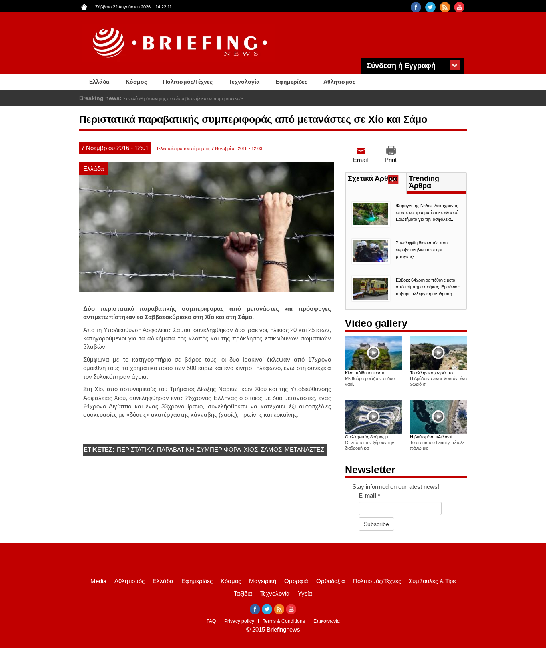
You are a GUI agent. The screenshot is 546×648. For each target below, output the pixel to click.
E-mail (369, 495)
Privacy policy (239, 621)
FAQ (211, 621)
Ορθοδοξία (330, 581)
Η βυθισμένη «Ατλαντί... (433, 436)
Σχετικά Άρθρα (377, 179)
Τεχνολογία (244, 81)
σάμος (271, 449)
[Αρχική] (181, 43)
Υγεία (305, 593)
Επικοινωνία (326, 621)
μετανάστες (304, 449)
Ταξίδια (243, 593)
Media (98, 581)
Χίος (251, 449)
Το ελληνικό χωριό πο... (433, 372)
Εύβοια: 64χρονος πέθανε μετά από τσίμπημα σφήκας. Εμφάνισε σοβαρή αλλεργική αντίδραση (214, 98)
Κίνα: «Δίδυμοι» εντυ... (366, 372)
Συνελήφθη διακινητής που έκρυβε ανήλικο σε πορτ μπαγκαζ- (422, 249)
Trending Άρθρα (424, 182)
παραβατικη (175, 449)
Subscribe (376, 524)
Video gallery (376, 323)
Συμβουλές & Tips (432, 581)
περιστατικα (135, 449)
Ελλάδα (99, 81)
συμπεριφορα (219, 449)
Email (360, 159)
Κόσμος (136, 81)
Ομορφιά (296, 581)
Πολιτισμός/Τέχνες (188, 81)
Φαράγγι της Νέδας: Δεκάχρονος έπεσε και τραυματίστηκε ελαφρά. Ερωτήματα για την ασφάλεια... (428, 212)
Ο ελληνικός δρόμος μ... (368, 436)
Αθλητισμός (339, 81)
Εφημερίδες (291, 81)
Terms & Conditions (284, 621)
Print (391, 159)
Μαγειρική (262, 581)
